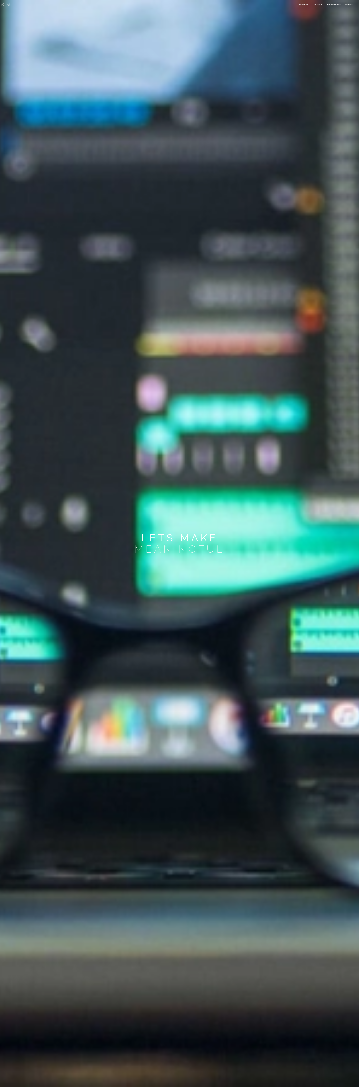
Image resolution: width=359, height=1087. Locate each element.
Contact (349, 4)
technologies (334, 4)
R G (5, 4)
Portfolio (318, 4)
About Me (303, 4)
